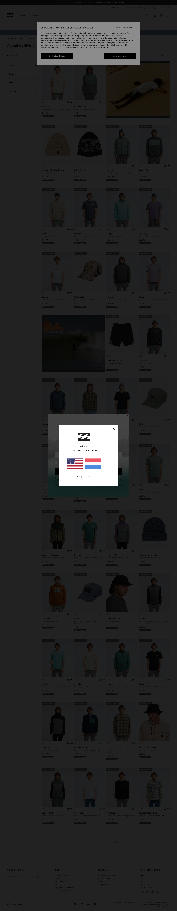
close (113, 428)
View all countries (84, 477)
